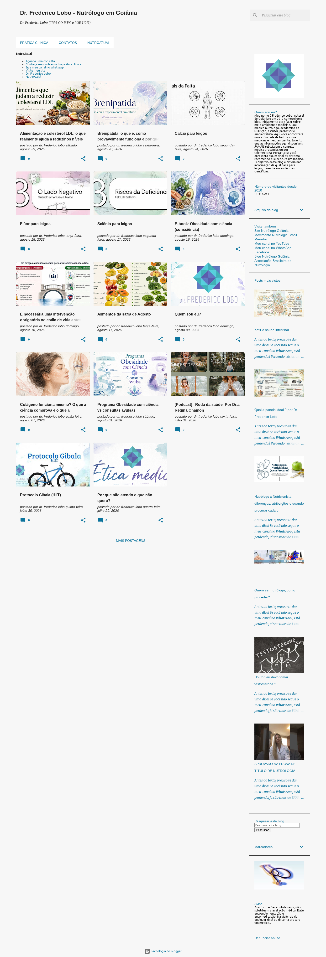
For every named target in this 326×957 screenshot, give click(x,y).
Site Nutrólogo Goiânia (271, 231)
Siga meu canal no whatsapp (45, 67)
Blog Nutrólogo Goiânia (271, 256)
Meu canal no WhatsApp (272, 248)
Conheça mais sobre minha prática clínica (53, 64)
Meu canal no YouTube (271, 243)
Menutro (260, 239)
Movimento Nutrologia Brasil (275, 235)
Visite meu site (35, 70)
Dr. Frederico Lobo (38, 73)
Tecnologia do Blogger (166, 951)
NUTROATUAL (98, 43)
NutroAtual (33, 76)
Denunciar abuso (267, 938)
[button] (83, 159)
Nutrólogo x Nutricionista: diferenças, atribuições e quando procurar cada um (279, 503)
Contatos (68, 43)
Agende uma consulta (40, 61)
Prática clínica (34, 43)
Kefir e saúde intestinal (271, 330)
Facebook (261, 252)
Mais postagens (130, 541)
